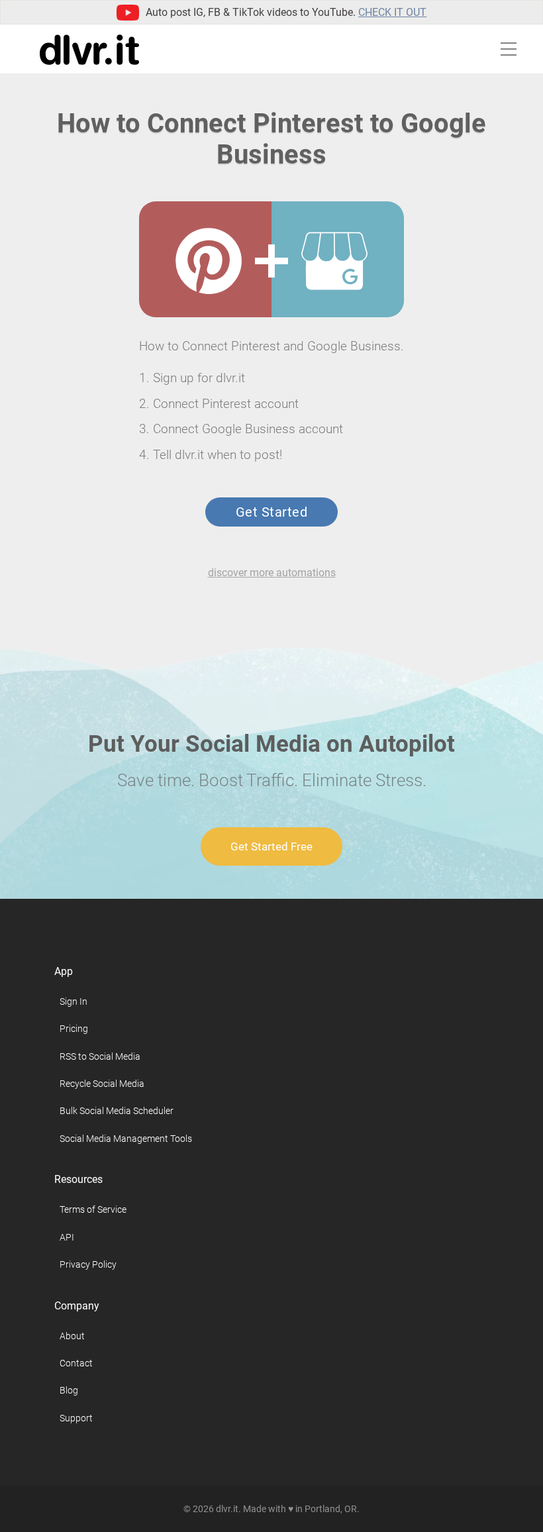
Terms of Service (93, 1209)
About (72, 1336)
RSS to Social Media (100, 1056)
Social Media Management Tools (126, 1138)
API (67, 1237)
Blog (69, 1390)
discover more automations (272, 572)
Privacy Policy (88, 1264)
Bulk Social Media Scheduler (116, 1110)
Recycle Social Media (102, 1083)
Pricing (74, 1028)
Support (76, 1418)
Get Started (271, 512)
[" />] (208, 261)
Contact (76, 1363)
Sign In (73, 1001)
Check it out (392, 12)
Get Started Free (271, 846)
